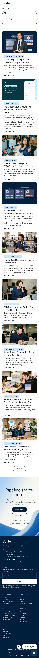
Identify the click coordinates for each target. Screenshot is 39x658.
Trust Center (5, 639)
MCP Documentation (8, 635)
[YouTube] (26, 546)
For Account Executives (9, 613)
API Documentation (7, 633)
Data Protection (27, 649)
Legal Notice (18, 649)
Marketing (23, 601)
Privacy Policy (11, 647)
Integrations (5, 603)
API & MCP (5, 599)
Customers (23, 613)
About (21, 611)
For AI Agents (6, 619)
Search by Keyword (8, 19)
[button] (35, 3)
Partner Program (6, 637)
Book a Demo (23, 621)
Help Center (5, 631)
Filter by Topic (7, 9)
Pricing (22, 619)
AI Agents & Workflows (26, 603)
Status (5, 647)
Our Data (22, 617)
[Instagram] (22, 546)
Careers (22, 615)
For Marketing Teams (8, 617)
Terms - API (11, 649)
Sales (21, 597)
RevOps (22, 599)
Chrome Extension (7, 601)
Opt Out (29, 652)
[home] (6, 3)
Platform (4, 597)
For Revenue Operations (9, 615)
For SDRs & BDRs (7, 611)
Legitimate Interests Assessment (17, 652)
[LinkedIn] (19, 546)
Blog (3, 629)
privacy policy (27, 586)
